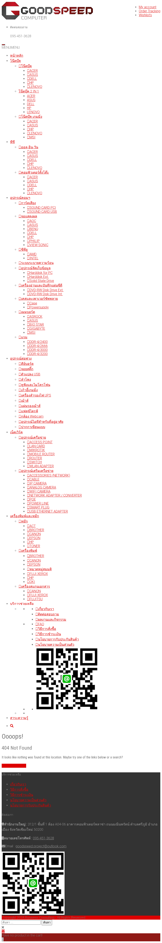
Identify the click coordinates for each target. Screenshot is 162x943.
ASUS (34, 75)
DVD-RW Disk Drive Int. (46, 294)
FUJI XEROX (39, 574)
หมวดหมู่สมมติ (41, 569)
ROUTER (36, 458)
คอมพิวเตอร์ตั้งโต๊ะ (35, 172)
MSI (32, 137)
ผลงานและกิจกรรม (52, 620)
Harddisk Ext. (39, 277)
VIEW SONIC (39, 245)
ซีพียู (24, 250)
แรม (24, 337)
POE (33, 499)
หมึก (24, 521)
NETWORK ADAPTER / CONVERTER (56, 495)
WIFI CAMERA (40, 491)
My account (147, 7)
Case (33, 303)
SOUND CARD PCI (43, 208)
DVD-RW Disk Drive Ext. (46, 290)
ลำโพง (26, 380)
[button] (11, 48)
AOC (33, 221)
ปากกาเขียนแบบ (33, 427)
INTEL (34, 258)
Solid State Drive (42, 281)
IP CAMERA (38, 483)
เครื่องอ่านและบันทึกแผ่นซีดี (41, 285)
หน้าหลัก (16, 56)
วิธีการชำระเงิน (49, 634)
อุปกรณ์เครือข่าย (33, 437)
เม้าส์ (24, 401)
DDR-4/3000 (39, 350)
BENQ (34, 229)
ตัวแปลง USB (30, 374)
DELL (33, 79)
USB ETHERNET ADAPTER (49, 511)
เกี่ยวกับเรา (46, 609)
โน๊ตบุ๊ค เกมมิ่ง (31, 117)
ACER (34, 71)
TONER (35, 546)
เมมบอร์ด (28, 312)
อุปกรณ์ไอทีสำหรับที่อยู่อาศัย (42, 422)
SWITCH (36, 462)
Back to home (15, 766)
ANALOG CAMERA (43, 487)
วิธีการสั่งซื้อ (47, 629)
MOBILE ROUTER (42, 454)
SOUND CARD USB (43, 212)
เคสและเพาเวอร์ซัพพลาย (39, 299)
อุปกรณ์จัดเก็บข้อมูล (36, 268)
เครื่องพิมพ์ (29, 551)
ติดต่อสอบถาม (48, 614)
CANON (35, 534)
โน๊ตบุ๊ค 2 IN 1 (29, 91)
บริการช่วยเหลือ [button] (22, 604)
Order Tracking (149, 11)
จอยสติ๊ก (27, 369)
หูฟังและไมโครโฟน (35, 385)
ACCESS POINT (41, 442)
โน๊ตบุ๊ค (15, 61)
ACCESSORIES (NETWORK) (50, 475)
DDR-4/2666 (39, 346)
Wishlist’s (145, 15)
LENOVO (36, 87)
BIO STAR (37, 325)
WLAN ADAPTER (42, 466)
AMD (33, 254)
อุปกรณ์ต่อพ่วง (21, 358)
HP (32, 83)
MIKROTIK (37, 450)
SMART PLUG (39, 507)
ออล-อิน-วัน (29, 147)
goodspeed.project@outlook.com (40, 846)
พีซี (12, 142)
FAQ (41, 624)
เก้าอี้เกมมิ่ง (29, 390)
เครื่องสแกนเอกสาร (35, 586)
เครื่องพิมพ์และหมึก (24, 516)
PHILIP (35, 241)
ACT (33, 526)
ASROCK (36, 317)
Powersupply (39, 307)
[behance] (12, 726)
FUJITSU (36, 599)
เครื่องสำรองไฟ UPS (36, 395)
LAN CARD (37, 446)
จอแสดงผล (29, 216)
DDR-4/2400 (39, 342)
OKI (32, 582)
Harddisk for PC (41, 273)
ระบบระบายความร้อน (37, 263)
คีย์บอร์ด (27, 364)
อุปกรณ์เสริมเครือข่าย (37, 471)
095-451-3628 (43, 838)
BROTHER (37, 530)
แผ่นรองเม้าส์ (30, 406)
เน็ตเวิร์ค (16, 432)
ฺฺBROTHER (37, 556)
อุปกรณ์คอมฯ (20, 198)
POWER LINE (39, 503)
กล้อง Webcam (32, 416)
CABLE (34, 479)
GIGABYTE (37, 329)
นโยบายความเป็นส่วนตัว (56, 645)
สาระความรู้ (19, 718)
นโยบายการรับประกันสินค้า (58, 639)
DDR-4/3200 (39, 354)
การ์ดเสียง (28, 203)
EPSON (35, 538)
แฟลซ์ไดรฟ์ (29, 411)
